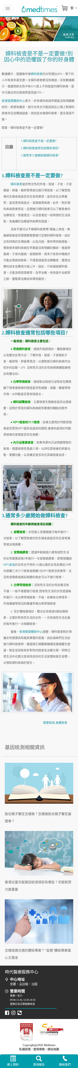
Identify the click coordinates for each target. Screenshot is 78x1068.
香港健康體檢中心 (13, 100)
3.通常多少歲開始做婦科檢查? (40, 155)
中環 (13, 983)
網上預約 (13, 1064)
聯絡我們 (65, 1064)
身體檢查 (61, 722)
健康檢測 (49, 722)
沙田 (34, 983)
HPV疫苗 (9, 564)
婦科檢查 (36, 73)
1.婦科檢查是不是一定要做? (38, 140)
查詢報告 (39, 1064)
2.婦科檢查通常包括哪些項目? (40, 148)
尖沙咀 (23, 983)
